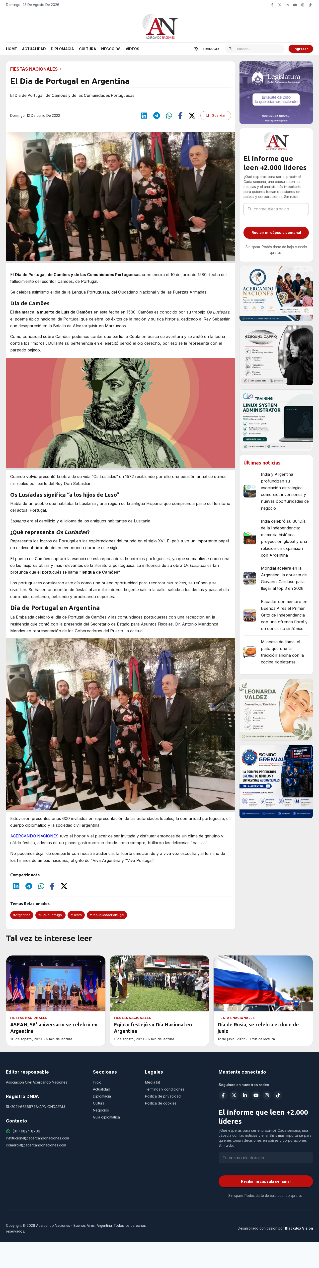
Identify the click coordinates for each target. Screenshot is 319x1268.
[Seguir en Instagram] (303, 5)
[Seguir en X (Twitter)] (280, 5)
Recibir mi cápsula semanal (276, 232)
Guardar (219, 115)
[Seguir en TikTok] (310, 5)
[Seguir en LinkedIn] (287, 5)
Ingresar (301, 49)
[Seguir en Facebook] (272, 5)
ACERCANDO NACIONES (34, 835)
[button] (21, 915)
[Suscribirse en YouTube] (295, 5)
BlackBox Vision (299, 1228)
